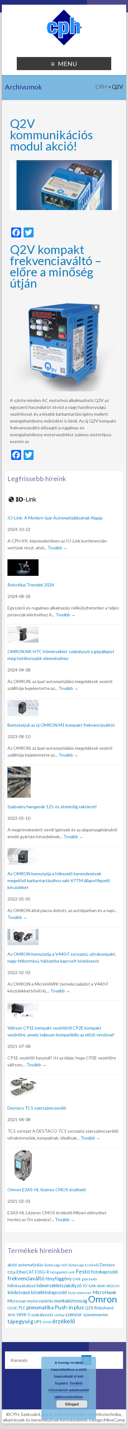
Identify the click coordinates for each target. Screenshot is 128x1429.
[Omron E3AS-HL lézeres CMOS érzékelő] (23, 1153)
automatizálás (30, 1264)
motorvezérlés (40, 1300)
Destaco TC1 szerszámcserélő (36, 1108)
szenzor (73, 1314)
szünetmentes (95, 1314)
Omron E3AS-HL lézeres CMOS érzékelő (46, 1189)
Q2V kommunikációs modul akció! (51, 134)
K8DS (110, 1286)
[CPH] (64, 12)
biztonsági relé (55, 1265)
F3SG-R (42, 1271)
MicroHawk (104, 1292)
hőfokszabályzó (21, 1285)
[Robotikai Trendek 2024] (23, 563)
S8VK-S (23, 1314)
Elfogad (72, 1404)
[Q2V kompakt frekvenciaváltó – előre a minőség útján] (64, 300)
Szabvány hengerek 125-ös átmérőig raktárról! (52, 806)
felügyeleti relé (62, 1272)
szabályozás (42, 1314)
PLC (22, 1307)
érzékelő (63, 1321)
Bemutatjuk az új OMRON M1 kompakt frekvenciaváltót (61, 725)
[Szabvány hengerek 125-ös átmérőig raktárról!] (19, 770)
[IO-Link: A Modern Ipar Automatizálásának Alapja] (23, 495)
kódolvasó (18, 1292)
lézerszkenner (80, 1293)
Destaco (107, 1264)
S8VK (11, 1315)
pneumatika (40, 1307)
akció (12, 1264)
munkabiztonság (70, 1300)
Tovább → (57, 547)
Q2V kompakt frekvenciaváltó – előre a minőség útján (56, 266)
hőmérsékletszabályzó (59, 1285)
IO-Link (89, 1285)
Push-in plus (69, 1307)
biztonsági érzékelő (83, 1265)
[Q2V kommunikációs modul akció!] (64, 162)
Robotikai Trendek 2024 (30, 584)
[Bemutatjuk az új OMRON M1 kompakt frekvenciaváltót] (23, 703)
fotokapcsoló (104, 1271)
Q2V (89, 1307)
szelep (59, 1315)
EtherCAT (25, 1271)
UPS (38, 1321)
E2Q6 (11, 1272)
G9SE (77, 1279)
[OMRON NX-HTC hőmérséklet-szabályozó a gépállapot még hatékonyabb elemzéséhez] (23, 630)
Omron (102, 1298)
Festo (83, 1271)
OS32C (12, 1308)
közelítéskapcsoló (49, 1292)
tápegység (20, 1321)
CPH (101, 87)
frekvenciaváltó (25, 1278)
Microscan (16, 1300)
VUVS (47, 1322)
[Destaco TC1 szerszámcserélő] (23, 1080)
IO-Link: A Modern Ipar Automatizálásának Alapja (55, 517)
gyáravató (89, 1279)
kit (118, 1286)
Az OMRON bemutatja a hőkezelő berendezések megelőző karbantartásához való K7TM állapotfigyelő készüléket (58, 880)
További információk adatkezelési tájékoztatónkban (68, 1390)
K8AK (101, 1286)
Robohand (103, 1307)
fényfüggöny (58, 1278)
